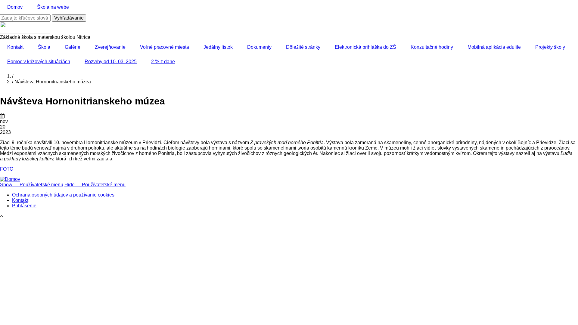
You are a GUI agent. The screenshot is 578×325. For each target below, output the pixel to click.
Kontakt (15, 47)
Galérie (72, 47)
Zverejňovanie (110, 47)
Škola (44, 47)
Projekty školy (550, 47)
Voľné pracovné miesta (164, 47)
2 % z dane (163, 61)
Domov (15, 7)
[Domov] (10, 179)
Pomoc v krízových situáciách (38, 61)
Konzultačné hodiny (432, 47)
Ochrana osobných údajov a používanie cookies (63, 194)
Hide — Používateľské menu (95, 184)
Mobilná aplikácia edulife (494, 47)
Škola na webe (53, 7)
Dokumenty (259, 47)
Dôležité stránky (303, 47)
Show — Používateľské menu (31, 184)
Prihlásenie (24, 205)
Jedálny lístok (218, 47)
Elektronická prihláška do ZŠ (365, 47)
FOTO (6, 169)
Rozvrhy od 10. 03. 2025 (111, 61)
